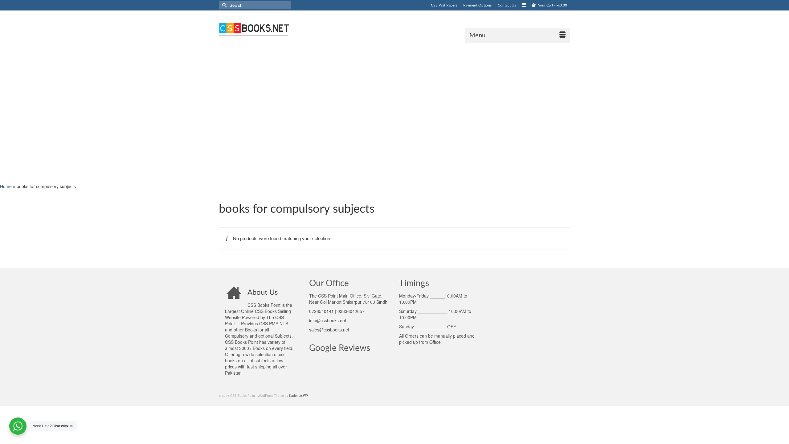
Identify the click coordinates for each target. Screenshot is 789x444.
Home (6, 186)
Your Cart (552, 5)
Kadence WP (298, 395)
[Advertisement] (185, 112)
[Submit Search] (223, 5)
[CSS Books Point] (274, 28)
